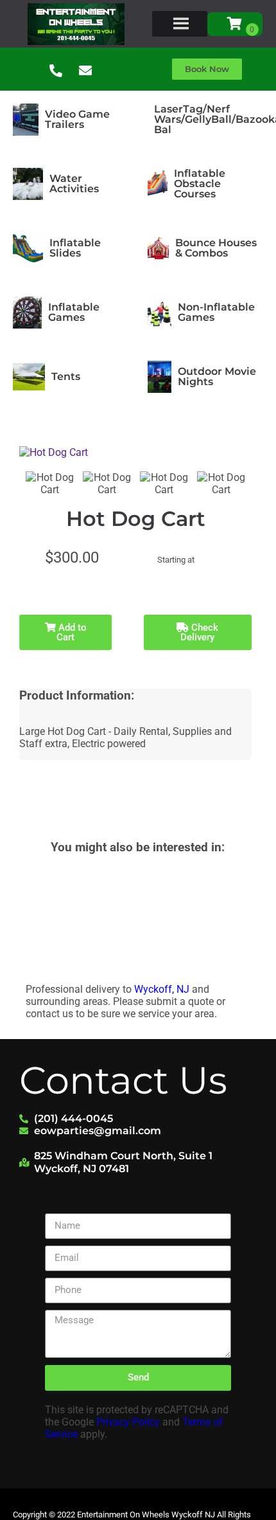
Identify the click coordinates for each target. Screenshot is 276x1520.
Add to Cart (71, 632)
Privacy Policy (128, 1422)
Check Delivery (199, 632)
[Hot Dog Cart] (50, 483)
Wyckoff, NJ (161, 989)
